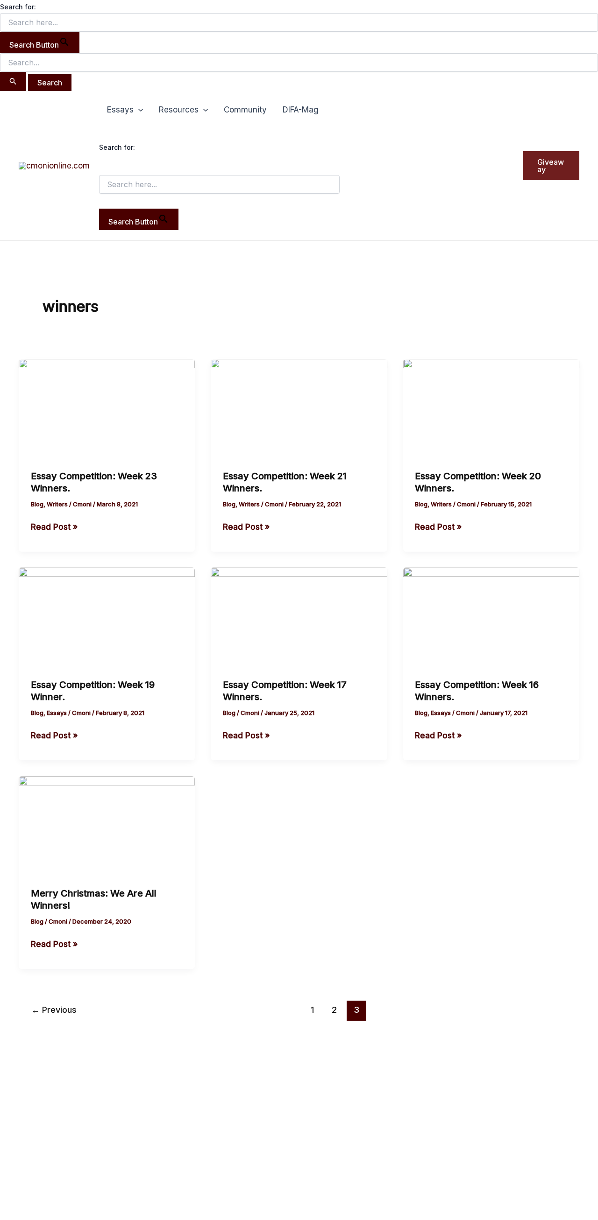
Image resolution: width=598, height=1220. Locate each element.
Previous (54, 1009)
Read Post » (54, 526)
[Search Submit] (13, 81)
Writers (57, 504)
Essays (120, 109)
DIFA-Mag (301, 109)
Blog (37, 504)
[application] (138, 109)
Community (245, 109)
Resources (179, 109)
